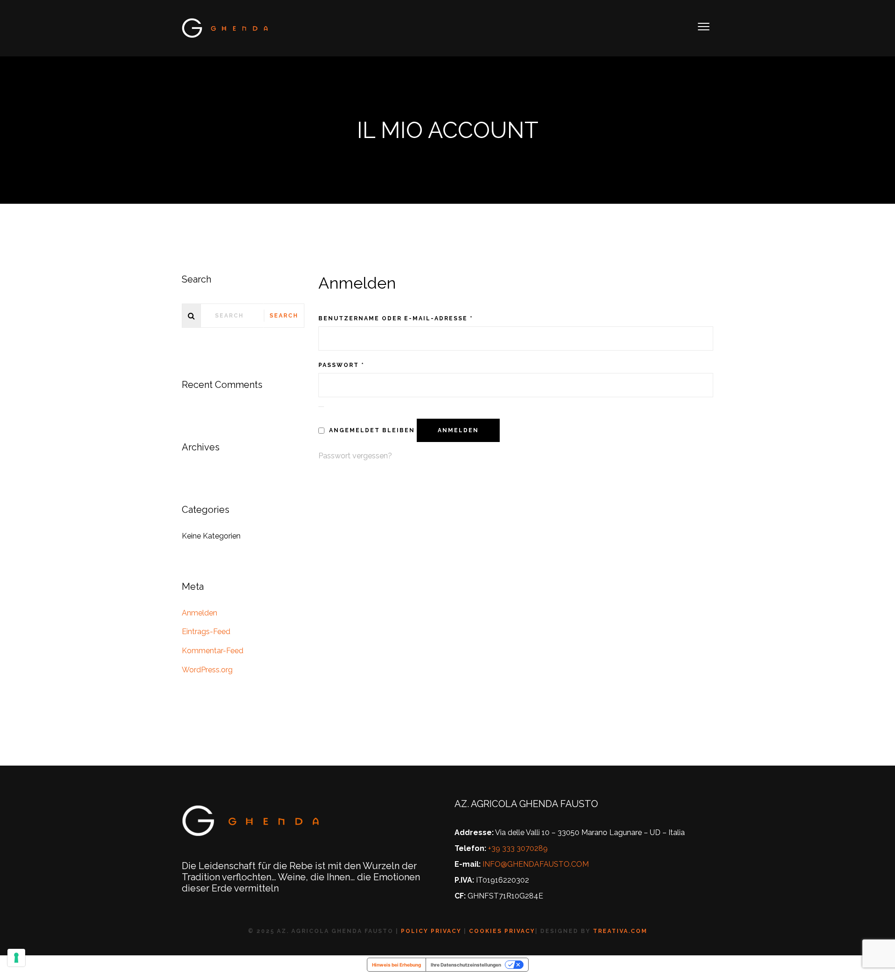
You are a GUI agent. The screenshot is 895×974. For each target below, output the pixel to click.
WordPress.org (207, 669)
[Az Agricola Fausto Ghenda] (225, 27)
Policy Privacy (431, 931)
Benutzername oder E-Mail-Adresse (395, 318)
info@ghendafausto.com (535, 864)
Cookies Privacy (502, 931)
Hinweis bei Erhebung (396, 964)
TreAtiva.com (620, 931)
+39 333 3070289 (518, 848)
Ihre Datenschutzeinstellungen (466, 964)
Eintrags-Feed (206, 631)
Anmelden (458, 430)
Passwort (341, 365)
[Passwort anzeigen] (321, 406)
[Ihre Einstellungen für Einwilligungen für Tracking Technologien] (16, 958)
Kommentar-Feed (212, 650)
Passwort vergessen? (355, 455)
